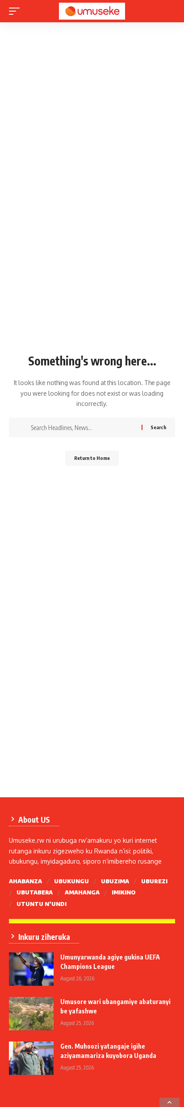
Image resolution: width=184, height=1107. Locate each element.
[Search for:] (83, 427)
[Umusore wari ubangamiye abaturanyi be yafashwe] (31, 1013)
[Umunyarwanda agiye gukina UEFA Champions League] (31, 969)
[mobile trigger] (16, 11)
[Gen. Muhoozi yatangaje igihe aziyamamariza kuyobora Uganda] (31, 1058)
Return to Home (92, 458)
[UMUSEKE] (92, 11)
